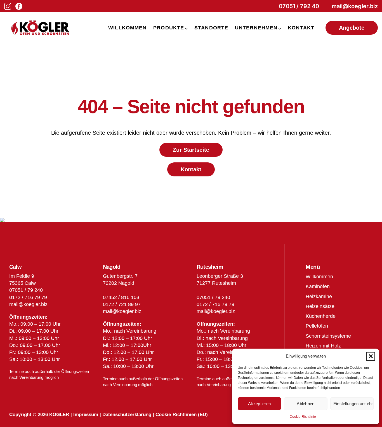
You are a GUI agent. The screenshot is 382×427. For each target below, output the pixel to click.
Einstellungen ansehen (353, 403)
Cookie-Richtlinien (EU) (181, 414)
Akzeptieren (259, 403)
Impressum (85, 414)
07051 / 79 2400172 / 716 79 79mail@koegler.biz (216, 304)
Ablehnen (305, 403)
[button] (371, 356)
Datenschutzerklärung (126, 414)
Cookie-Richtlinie (303, 417)
